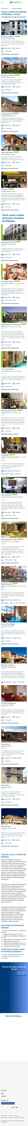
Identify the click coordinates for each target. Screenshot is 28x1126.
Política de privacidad (6, 1117)
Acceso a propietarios (8, 1103)
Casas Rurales (4, 8)
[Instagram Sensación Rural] (13, 1107)
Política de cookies (19, 1117)
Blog (2, 1093)
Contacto (3, 1096)
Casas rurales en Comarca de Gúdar (13, 954)
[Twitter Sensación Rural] (16, 1107)
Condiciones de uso (14, 1115)
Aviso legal (4, 1115)
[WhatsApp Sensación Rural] (15, 1107)
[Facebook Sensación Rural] (11, 1107)
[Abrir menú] (2, 2)
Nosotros (3, 1090)
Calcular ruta (4, 1100)
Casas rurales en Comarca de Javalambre (10, 957)
